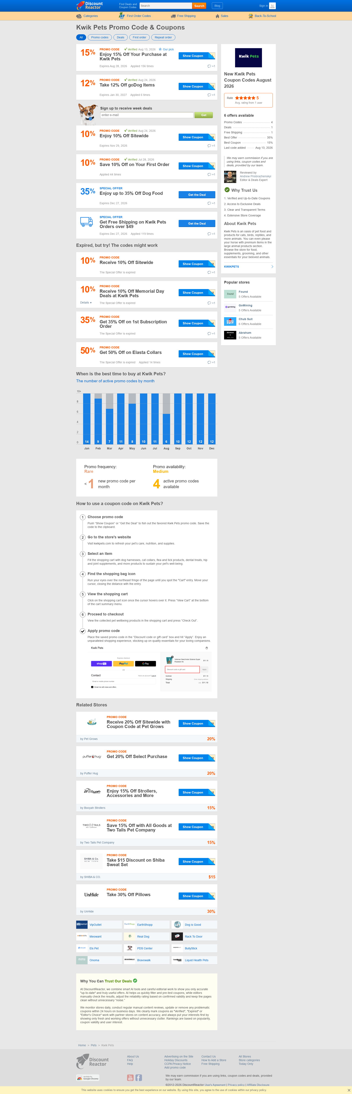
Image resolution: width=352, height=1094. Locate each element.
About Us (133, 1056)
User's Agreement (215, 1084)
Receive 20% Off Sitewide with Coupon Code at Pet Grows (138, 724)
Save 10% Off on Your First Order (134, 164)
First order (139, 37)
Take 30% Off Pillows (129, 894)
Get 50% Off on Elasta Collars (131, 352)
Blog (217, 5)
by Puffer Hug (89, 773)
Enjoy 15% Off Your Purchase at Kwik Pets (133, 56)
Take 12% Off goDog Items (127, 85)
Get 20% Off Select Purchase (137, 756)
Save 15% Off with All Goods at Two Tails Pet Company (139, 827)
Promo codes (99, 37)
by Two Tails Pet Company (97, 842)
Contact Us (208, 1056)
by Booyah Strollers (92, 807)
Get (203, 115)
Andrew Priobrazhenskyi (255, 176)
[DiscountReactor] (89, 5)
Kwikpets (231, 266)
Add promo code (175, 1067)
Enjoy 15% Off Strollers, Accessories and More (132, 793)
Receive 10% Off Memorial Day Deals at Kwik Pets (132, 293)
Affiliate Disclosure (258, 1084)
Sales (224, 16)
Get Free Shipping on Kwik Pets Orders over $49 (133, 224)
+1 (213, 66)
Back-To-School (265, 16)
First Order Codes (139, 16)
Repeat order (163, 37)
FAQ (130, 1060)
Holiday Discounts (175, 1060)
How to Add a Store (213, 1060)
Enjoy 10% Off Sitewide (124, 135)
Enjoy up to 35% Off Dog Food (131, 193)
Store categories (249, 1060)
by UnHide (87, 911)
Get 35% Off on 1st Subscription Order (133, 324)
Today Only (246, 1063)
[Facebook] (139, 1077)
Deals (120, 37)
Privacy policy (236, 1084)
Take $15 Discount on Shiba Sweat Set (136, 862)
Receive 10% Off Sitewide (126, 262)
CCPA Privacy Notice (177, 1063)
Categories (91, 16)
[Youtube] (131, 1077)
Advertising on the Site (178, 1056)
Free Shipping (186, 16)
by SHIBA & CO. (90, 877)
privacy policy (258, 1090)
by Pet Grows (89, 738)
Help (130, 1063)
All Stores (245, 1056)
